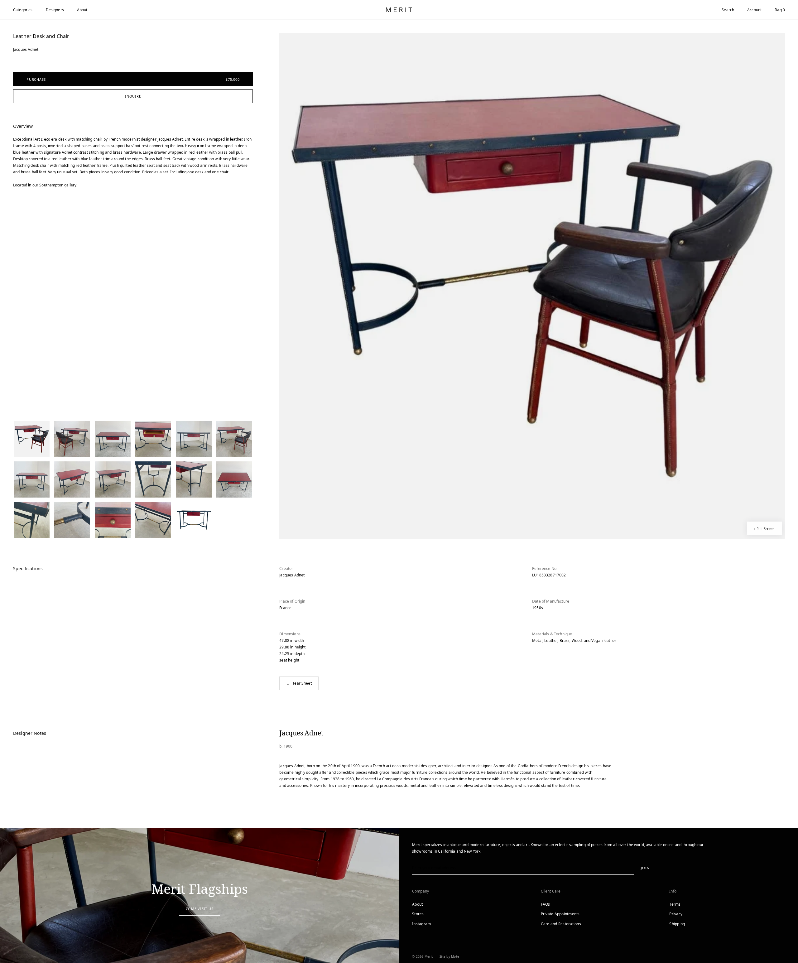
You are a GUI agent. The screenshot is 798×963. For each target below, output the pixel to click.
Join (645, 867)
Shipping (677, 924)
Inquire (133, 96)
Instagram (421, 924)
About (82, 9)
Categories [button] (23, 9)
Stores (418, 914)
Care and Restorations (561, 924)
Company (420, 891)
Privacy (675, 914)
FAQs (545, 904)
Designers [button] (55, 9)
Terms (674, 904)
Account (754, 9)
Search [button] (728, 9)
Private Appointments (560, 914)
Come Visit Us (200, 908)
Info (672, 891)
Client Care (551, 891)
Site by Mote (449, 956)
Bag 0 (780, 9)
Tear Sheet (302, 683)
